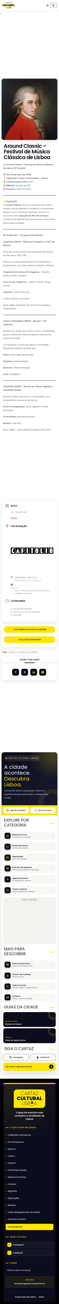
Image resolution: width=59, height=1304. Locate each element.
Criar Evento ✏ (15, 1227)
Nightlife (12, 1191)
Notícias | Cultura (17, 1219)
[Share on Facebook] (15, 672)
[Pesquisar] (48, 5)
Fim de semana (44, 810)
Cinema (12, 1184)
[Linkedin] (33, 672)
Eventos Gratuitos (17, 1177)
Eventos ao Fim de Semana (26, 611)
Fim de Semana (16, 1142)
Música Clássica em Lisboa (23, 652)
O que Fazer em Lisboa (25, 1297)
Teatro (11, 1156)
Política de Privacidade (19, 1270)
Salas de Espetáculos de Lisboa (24, 1212)
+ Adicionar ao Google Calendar (29, 629)
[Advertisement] (29, 45)
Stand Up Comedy (17, 1170)
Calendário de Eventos (19, 1135)
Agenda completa (18, 810)
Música (11, 1149)
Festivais (17, 615)
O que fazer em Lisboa (23, 1127)
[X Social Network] (24, 672)
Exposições (13, 1198)
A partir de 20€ (18, 185)
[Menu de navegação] (53, 5)
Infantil (11, 1163)
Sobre (13, 1263)
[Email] (42, 672)
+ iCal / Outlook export (29, 639)
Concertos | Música (22, 608)
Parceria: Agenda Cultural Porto (29, 1283)
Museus (12, 1205)
